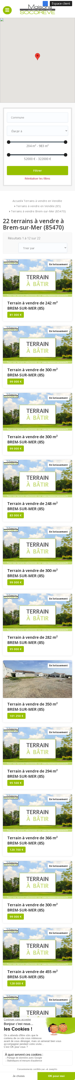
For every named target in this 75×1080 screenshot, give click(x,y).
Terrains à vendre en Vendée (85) (38, 206)
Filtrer (37, 170)
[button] (37, 57)
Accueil (16, 201)
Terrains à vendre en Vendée (42, 201)
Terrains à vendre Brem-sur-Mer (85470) (38, 211)
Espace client (61, 3)
